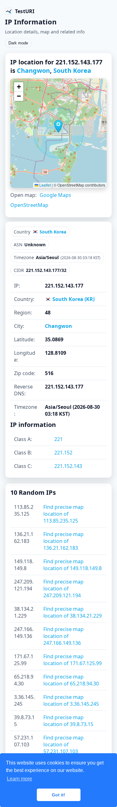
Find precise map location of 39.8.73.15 (68, 721)
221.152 (63, 452)
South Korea (72, 70)
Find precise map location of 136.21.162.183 (63, 541)
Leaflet (44, 185)
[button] (58, 126)
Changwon (33, 70)
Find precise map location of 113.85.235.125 (63, 514)
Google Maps (55, 195)
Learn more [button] (19, 778)
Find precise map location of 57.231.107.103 (63, 744)
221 (58, 439)
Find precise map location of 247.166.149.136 (63, 636)
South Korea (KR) (73, 299)
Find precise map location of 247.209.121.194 (63, 588)
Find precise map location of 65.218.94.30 (71, 680)
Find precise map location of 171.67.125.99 (72, 660)
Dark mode (18, 43)
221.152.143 (68, 466)
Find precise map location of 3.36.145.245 (71, 700)
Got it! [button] (58, 794)
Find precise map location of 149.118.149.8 (72, 565)
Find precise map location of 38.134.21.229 (72, 612)
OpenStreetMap (29, 205)
